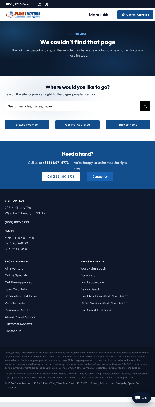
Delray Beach (90, 289)
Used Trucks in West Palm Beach (104, 296)
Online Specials (16, 275)
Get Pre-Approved (18, 282)
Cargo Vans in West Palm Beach (103, 303)
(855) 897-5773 (18, 4)
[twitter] (46, 4)
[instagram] (39, 4)
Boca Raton (88, 275)
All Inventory (14, 268)
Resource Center (17, 310)
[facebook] (32, 4)
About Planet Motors (20, 317)
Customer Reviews (18, 324)
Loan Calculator (16, 289)
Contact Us (13, 331)
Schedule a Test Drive (21, 296)
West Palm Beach (93, 268)
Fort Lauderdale (92, 282)
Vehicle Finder (15, 303)
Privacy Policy (99, 383)
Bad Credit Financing (95, 310)
